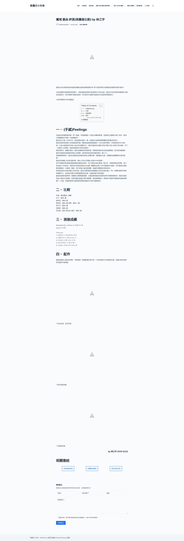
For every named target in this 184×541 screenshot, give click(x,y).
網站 (108, 493)
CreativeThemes (61, 538)
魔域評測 (85, 24)
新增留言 (61, 500)
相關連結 (85, 119)
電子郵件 (85, 493)
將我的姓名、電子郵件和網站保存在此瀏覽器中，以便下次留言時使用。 (78, 517)
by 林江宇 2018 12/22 (96, 117)
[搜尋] (153, 6)
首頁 (78, 5)
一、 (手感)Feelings (88, 108)
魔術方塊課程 (130, 5)
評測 (81, 24)
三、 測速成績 (87, 113)
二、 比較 (85, 111)
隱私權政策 (139, 5)
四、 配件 (85, 115)
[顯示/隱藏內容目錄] (100, 105)
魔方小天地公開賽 (118, 5)
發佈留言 (61, 523)
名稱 (59, 493)
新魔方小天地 (37, 5)
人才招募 (147, 5)
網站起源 (91, 5)
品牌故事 (84, 5)
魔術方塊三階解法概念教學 (103, 5)
